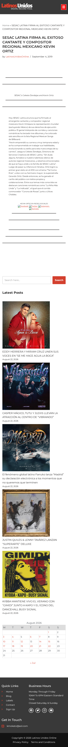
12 (22, 641)
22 (49, 646)
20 (31, 646)
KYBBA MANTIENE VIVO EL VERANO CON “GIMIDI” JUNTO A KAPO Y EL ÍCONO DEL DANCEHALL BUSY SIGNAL (28, 605)
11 (13, 641)
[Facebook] (31, 710)
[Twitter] (37, 710)
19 (22, 646)
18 (13, 646)
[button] (63, 7)
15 (49, 641)
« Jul (32, 662)
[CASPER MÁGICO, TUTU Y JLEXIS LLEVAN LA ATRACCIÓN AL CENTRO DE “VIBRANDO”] (26, 387)
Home (5, 25)
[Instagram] (44, 710)
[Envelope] (51, 710)
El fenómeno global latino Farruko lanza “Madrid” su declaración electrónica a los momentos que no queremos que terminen (33, 478)
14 (40, 641)
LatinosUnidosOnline (17, 56)
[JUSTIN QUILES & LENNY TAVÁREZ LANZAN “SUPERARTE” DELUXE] (26, 513)
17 (4, 646)
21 (40, 646)
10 (4, 641)
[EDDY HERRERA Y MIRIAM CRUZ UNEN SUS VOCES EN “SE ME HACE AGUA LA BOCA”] (26, 325)
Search (59, 280)
